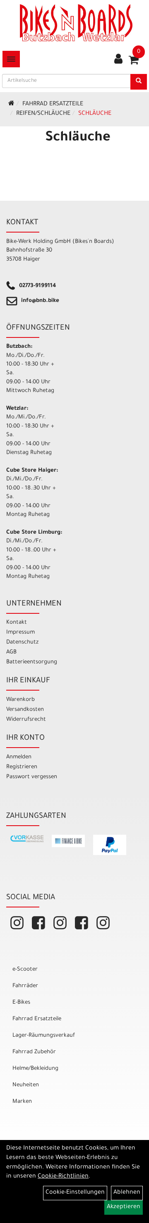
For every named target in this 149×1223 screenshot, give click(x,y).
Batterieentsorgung (31, 662)
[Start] (11, 104)
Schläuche (94, 114)
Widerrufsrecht (26, 720)
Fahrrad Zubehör (34, 1052)
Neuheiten (25, 1085)
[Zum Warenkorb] (134, 62)
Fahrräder (25, 986)
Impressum (20, 632)
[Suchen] (138, 82)
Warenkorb (20, 700)
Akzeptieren (123, 1207)
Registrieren (21, 767)
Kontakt (16, 623)
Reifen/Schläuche (43, 114)
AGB (11, 652)
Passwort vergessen (31, 777)
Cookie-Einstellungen (75, 1193)
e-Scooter (25, 970)
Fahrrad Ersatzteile (52, 104)
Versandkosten (25, 710)
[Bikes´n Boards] (76, 22)
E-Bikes (21, 1003)
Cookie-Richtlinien (63, 1176)
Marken (22, 1102)
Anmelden (18, 757)
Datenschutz (22, 642)
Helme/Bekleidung (35, 1069)
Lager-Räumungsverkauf (43, 1036)
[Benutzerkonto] (118, 60)
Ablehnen (126, 1193)
